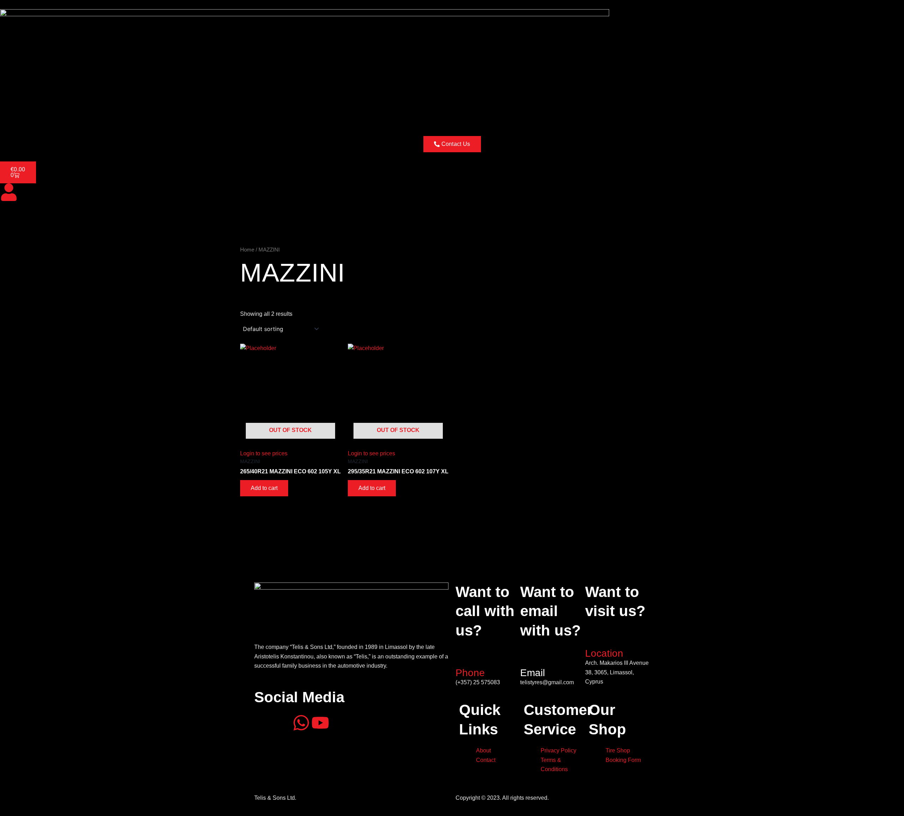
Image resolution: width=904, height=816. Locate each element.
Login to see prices (263, 453)
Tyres (66, 116)
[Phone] (464, 656)
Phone (470, 672)
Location (604, 653)
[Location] (594, 637)
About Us (39, 116)
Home (12, 116)
